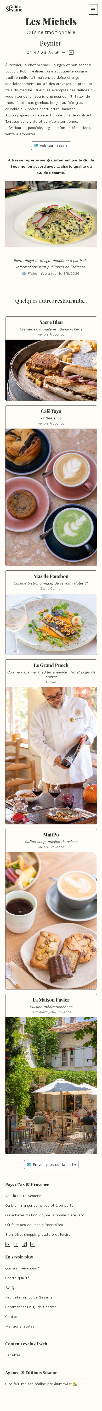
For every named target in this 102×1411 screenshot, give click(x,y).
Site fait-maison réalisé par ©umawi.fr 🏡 (41, 1384)
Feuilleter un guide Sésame (29, 1297)
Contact (12, 1316)
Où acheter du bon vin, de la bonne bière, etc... (46, 1215)
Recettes (13, 1355)
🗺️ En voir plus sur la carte (51, 1164)
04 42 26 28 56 (43, 52)
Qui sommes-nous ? (22, 1268)
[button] (93, 9)
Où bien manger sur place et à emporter (40, 1205)
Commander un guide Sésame (31, 1307)
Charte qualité (17, 1278)
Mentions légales (19, 1326)
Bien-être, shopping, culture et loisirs (37, 1234)
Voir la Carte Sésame (23, 1196)
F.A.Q (9, 1287)
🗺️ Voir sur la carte (51, 145)
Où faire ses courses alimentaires (34, 1225)
